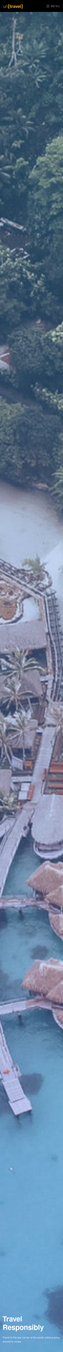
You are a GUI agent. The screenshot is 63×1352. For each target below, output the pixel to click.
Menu (55, 6)
